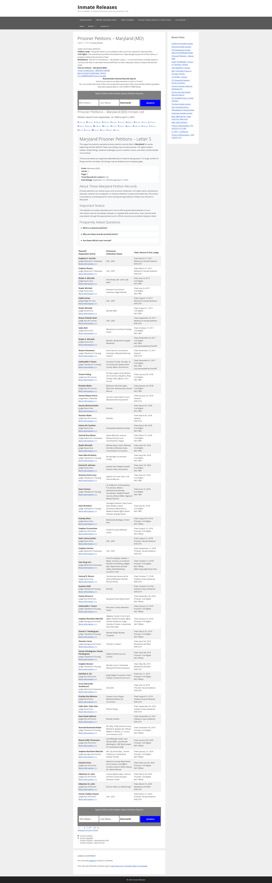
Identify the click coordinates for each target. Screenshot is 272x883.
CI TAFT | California (180, 131)
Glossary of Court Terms (88, 830)
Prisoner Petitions (86, 836)
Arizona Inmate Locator (181, 46)
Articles (91, 26)
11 (98, 827)
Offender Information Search (106, 20)
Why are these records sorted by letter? (100, 234)
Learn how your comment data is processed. (129, 866)
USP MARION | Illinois (181, 68)
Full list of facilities (127, 20)
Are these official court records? (97, 240)
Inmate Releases (97, 7)
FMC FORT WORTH (179, 122)
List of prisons (180, 20)
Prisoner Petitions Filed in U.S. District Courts (154, 20)
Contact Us (105, 26)
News (82, 26)
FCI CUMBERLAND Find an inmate (92, 76)
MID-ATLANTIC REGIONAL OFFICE (92, 73)
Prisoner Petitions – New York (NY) (92, 843)
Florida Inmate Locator (181, 104)
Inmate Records (85, 20)
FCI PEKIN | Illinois (179, 77)
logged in (92, 860)
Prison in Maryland (86, 838)
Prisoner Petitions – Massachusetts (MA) (94, 840)
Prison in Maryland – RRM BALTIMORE (94, 70)
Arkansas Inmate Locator (182, 113)
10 (95, 827)
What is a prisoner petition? (95, 228)
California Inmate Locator (182, 43)
